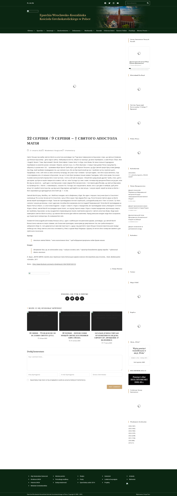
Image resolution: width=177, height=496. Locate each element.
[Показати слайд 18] (133, 69)
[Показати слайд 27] (145, 69)
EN (33, 3)
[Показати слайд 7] (138, 68)
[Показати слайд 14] (147, 68)
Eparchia (40, 31)
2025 (129, 428)
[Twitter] (109, 3)
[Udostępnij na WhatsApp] (82, 298)
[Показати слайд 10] (142, 68)
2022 (129, 436)
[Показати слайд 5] (135, 68)
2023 (129, 433)
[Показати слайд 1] (130, 68)
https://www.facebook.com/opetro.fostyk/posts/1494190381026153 (54, 264)
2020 (129, 440)
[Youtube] (117, 3)
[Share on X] (67, 298)
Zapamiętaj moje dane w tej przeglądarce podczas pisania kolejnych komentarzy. (58, 380)
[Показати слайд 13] (146, 68)
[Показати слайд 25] (142, 69)
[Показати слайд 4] (134, 68)
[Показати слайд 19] (134, 69)
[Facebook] (105, 3)
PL (28, 3)
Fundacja (132, 31)
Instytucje (50, 31)
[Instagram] (113, 3)
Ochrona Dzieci (109, 31)
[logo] (32, 17)
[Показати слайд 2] (131, 68)
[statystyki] (127, 483)
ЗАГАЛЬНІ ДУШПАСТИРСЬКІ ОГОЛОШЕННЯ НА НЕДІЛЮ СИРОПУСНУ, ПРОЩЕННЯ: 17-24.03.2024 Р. (106, 336)
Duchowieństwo (62, 31)
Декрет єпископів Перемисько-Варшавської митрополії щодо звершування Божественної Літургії (138, 194)
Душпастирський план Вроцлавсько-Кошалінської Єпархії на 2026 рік (137, 217)
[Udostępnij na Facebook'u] (72, 298)
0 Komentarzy (70, 150)
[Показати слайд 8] (139, 68)
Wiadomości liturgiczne (53, 150)
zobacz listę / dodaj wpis (139, 358)
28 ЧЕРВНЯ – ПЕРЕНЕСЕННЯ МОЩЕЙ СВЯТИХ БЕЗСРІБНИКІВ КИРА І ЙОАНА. (74, 335)
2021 (129, 438)
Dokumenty (76, 31)
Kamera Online (121, 31)
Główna (30, 31)
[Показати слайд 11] (143, 68)
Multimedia (88, 31)
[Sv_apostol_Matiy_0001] (39, 278)
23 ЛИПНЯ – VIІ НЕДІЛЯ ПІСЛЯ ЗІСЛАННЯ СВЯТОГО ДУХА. (42, 334)
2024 (129, 431)
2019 (129, 443)
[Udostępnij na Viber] (77, 298)
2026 (129, 426)
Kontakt (99, 31)
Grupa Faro (147, 494)
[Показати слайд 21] (137, 69)
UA (30, 3)
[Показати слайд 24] (141, 69)
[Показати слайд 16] (130, 69)
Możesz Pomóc (142, 31)
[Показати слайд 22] (138, 69)
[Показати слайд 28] (146, 69)
